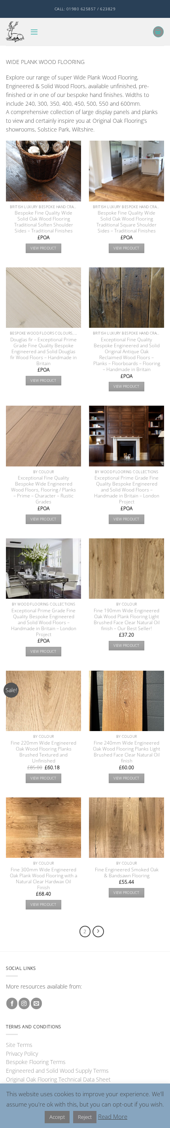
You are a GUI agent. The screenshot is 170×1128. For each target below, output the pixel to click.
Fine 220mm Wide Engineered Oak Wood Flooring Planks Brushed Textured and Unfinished (43, 752)
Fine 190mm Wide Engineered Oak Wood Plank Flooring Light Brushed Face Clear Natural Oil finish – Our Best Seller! (127, 619)
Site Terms (19, 1045)
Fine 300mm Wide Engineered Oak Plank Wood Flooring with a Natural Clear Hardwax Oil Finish (43, 878)
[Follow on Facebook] (11, 1003)
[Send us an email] (36, 1003)
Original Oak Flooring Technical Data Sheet (58, 1079)
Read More (112, 1116)
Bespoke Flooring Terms (36, 1062)
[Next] (98, 931)
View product (43, 248)
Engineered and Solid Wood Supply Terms (57, 1070)
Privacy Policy (22, 1053)
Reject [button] (85, 1116)
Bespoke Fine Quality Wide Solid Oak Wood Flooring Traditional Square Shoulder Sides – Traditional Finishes (126, 222)
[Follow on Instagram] (24, 1003)
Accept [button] (57, 1116)
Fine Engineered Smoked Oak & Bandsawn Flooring (127, 872)
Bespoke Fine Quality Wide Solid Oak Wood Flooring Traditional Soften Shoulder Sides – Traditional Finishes (43, 222)
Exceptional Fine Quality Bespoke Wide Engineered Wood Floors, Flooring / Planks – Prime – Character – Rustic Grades (43, 490)
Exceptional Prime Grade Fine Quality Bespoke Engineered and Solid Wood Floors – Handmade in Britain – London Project (126, 490)
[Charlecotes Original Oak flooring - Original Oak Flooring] (15, 31)
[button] (34, 32)
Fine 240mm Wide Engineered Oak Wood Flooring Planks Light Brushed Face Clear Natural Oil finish (126, 752)
